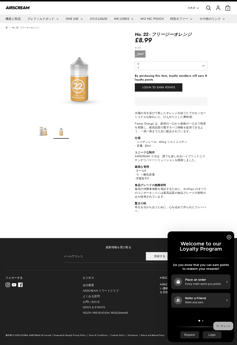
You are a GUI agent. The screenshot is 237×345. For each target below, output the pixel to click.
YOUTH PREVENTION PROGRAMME (105, 313)
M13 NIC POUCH (152, 19)
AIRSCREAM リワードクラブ (101, 291)
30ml (140, 54)
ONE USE (73, 19)
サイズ (138, 48)
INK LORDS (122, 19)
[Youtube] (14, 285)
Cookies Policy (118, 335)
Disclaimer (133, 335)
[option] (79, 77)
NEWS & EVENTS (94, 307)
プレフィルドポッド (41, 19)
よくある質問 (91, 296)
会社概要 (88, 285)
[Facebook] (20, 285)
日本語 (191, 8)
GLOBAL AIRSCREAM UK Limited (35, 335)
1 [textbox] (138, 68)
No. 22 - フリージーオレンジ (25, 27)
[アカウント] (218, 8)
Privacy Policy (79, 335)
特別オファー (179, 19)
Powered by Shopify (63, 335)
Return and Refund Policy (152, 335)
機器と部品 (13, 19)
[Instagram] (8, 285)
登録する (160, 256)
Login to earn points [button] (158, 87)
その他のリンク (210, 19)
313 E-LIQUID (99, 19)
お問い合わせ (91, 302)
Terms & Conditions (98, 335)
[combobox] (171, 65)
